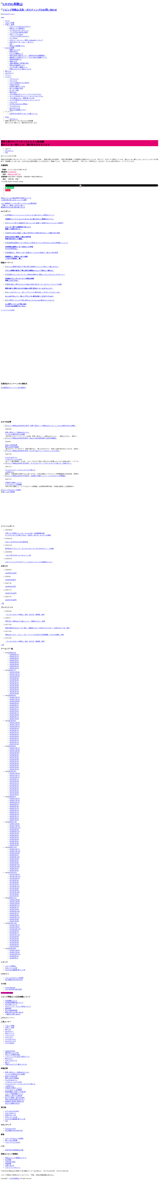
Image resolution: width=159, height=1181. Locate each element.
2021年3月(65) (14, 791)
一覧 (2, 603)
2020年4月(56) (14, 814)
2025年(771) (12, 670)
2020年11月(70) (15, 800)
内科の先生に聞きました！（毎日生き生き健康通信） (28, 55)
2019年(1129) (12, 822)
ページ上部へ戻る (7, 993)
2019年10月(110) (15, 828)
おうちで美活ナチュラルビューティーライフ (25, 100)
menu (2, 17)
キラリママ (13, 81)
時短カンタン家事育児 (17, 28)
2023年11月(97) (15, 724)
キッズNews (13, 38)
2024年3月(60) (14, 715)
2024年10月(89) (15, 701)
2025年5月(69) (14, 686)
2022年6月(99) (14, 759)
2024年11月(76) (15, 699)
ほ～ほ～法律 (14, 90)
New (6, 152)
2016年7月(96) (14, 909)
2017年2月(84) (14, 894)
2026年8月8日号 (10, 580)
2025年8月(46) (14, 680)
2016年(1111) (12, 898)
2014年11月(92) (15, 952)
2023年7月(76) (14, 732)
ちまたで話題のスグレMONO (19, 83)
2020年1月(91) (14, 820)
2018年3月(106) (15, 866)
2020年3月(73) (14, 816)
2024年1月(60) (14, 719)
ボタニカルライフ (11, 1060)
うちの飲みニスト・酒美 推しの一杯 (22, 98)
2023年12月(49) (15, 722)
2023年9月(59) (14, 728)
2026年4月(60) (14, 662)
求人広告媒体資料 (11, 1010)
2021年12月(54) (15, 773)
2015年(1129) (12, 923)
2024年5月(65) (14, 711)
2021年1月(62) (14, 794)
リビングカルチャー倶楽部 (14, 978)
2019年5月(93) (14, 837)
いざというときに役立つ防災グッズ (17, 1056)
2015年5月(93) (14, 938)
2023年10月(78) (15, 726)
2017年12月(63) (15, 874)
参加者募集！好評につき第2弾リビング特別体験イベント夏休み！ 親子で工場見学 (15, 1093)
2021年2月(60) (14, 793)
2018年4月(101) (15, 865)
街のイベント (9, 1033)
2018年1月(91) (14, 870)
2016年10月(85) (15, 903)
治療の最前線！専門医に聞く (19, 63)
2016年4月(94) (14, 915)
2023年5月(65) (14, 736)
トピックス (13, 102)
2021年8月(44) (14, 781)
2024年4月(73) (14, 713)
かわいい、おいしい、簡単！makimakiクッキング (26, 40)
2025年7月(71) (14, 682)
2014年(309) (12, 948)
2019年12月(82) (15, 824)
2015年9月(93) (14, 931)
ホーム (7, 21)
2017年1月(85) (14, 896)
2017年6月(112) (15, 886)
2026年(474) (12, 652)
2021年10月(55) (15, 777)
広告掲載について (11, 1000)
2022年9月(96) (14, 754)
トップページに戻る (7, 310)
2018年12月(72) (15, 849)
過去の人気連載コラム (17, 46)
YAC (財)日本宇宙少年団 (13, 989)
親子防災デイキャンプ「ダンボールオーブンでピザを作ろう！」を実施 (29, 548)
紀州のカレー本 (10, 1115)
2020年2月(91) (14, 818)
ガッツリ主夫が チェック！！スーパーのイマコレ (26, 96)
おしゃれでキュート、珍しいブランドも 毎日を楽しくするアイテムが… (29, 296)
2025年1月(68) (14, 693)
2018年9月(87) (14, 855)
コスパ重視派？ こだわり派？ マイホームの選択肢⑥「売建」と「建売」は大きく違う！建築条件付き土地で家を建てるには (19, 205)
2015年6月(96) (14, 937)
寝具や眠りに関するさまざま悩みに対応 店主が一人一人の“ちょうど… (29, 288)
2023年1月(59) (14, 744)
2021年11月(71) (15, 775)
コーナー (8, 77)
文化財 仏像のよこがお (17, 86)
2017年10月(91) (15, 878)
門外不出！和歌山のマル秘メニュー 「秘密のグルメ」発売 (25, 621)
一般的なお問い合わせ (12, 1014)
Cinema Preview (15, 84)
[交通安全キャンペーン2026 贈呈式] (13, 387)
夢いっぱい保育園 (11, 1140)
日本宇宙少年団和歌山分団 (14, 1150)
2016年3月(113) (15, 917)
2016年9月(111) (15, 905)
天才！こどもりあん (16, 34)
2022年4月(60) (14, 763)
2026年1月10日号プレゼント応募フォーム (24, 113)
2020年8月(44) (14, 806)
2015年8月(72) (14, 933)
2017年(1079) (12, 872)
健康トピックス (15, 49)
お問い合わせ (9, 1165)
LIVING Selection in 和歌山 (18, 104)
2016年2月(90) (14, 919)
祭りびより (9, 1058)
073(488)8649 (12, 172)
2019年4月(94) (14, 839)
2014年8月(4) (14, 958)
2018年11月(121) (15, 851)
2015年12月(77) (15, 925)
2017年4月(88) (14, 890)
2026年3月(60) (14, 664)
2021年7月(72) (14, 783)
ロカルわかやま (10, 1128)
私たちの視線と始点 (16, 88)
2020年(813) (12, 796)
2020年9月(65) (14, 804)
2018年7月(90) (14, 859)
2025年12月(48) (15, 672)
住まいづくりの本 (11, 968)
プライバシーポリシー (12, 1167)
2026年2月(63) (14, 666)
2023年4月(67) (14, 738)
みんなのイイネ (15, 108)
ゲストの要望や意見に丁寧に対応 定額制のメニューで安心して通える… (29, 270)
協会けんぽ (13, 61)
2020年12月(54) (15, 798)
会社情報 (8, 1160)
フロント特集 (9, 22)
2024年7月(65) (14, 707)
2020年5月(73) (14, 812)
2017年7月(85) (14, 884)
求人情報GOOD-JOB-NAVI (14, 980)
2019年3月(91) (14, 841)
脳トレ (7, 1062)
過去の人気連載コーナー (18, 110)
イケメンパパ (14, 79)
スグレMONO (9, 1043)
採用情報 (8, 1163)
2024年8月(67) (14, 705)
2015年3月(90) (14, 942)
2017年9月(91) (14, 880)
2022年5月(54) (14, 761)
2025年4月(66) (14, 687)
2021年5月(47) (14, 787)
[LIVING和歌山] (12, 4)
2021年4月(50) (14, 789)
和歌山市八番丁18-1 (14, 174)
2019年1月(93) (14, 845)
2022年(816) (12, 746)
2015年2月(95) (14, 944)
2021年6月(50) (14, 785)
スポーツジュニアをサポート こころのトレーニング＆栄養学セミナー (29, 562)
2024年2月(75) (14, 717)
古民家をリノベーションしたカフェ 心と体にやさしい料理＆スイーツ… (29, 219)
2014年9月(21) (14, 956)
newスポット (9, 73)
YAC (11, 44)
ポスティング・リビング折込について (18, 1006)
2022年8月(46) (14, 756)
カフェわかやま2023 (12, 1111)
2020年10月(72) (15, 802)
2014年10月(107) (15, 954)
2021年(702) (12, 771)
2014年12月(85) (15, 950)
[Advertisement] (66, 130)
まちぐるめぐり (10, 1113)
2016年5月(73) (14, 913)
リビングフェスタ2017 (12, 1142)
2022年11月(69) (15, 750)
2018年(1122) (12, 847)
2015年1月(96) (14, 946)
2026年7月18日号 (11, 600)
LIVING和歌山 (14, 1178)
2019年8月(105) (15, 831)
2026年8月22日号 (11, 573)
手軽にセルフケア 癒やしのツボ (20, 69)
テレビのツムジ (15, 106)
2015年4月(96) (14, 940)
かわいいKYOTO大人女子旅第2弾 (16, 542)
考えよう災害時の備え (12, 1054)
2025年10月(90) (15, 676)
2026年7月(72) (14, 656)
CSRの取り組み (10, 1162)
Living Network (10, 987)
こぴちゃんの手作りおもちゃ (19, 36)
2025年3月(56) (14, 689)
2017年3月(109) (15, 892)
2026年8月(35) (14, 654)
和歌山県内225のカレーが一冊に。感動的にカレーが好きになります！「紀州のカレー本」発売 (37, 628)
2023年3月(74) (14, 740)
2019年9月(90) (14, 830)
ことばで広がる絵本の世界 (19, 32)
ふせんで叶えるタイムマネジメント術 (18, 555)
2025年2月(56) (14, 691)
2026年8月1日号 (10, 586)
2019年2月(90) (14, 843)
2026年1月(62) (14, 668)
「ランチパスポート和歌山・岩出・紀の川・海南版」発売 (25, 614)
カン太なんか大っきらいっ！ (19, 30)
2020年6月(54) (14, 810)
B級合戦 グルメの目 (12, 1053)
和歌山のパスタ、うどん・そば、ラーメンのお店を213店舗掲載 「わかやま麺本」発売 (34, 634)
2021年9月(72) (14, 779)
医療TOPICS (14, 51)
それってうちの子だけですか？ (20, 26)
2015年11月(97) (15, 927)
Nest (6, 1121)
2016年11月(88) (15, 902)
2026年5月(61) (14, 660)
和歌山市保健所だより (17, 65)
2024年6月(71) (14, 709)
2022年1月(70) (14, 769)
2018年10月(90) (15, 853)
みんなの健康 (9, 48)
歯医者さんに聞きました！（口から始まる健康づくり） (28, 57)
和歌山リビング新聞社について (15, 1158)
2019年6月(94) (14, 835)
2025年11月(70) (15, 674)
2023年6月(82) (14, 734)
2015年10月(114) (15, 929)
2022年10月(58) (15, 752)
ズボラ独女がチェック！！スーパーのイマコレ (25, 94)
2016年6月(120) (15, 911)
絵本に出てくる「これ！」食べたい (22, 42)
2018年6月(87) (14, 861)
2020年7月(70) (14, 808)
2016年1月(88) (14, 921)
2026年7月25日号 (11, 593)
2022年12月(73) (15, 748)
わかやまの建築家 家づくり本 (15, 970)
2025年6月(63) (14, 684)
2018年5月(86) (14, 863)
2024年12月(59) (15, 697)
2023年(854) (12, 721)
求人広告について (11, 1004)
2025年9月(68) (14, 678)
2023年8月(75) (14, 730)
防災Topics (13, 92)
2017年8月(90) (14, 882)
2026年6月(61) (14, 658)
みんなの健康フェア (16, 53)
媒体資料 (8, 1008)
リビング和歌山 (10, 966)
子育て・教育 (9, 24)
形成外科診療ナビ (16, 59)
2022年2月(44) (14, 767)
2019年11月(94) (15, 826)
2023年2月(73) (14, 742)
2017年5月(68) (14, 888)
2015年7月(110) (15, 935)
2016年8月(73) (14, 907)
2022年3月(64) (14, 765)
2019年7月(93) (14, 833)
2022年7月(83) (14, 758)
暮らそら (8, 71)
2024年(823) (12, 695)
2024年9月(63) (14, 703)
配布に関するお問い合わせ (14, 1012)
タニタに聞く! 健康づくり (18, 67)
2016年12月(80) (15, 900)
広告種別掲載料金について (14, 1002)
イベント (8, 75)
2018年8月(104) (15, 857)
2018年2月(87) (14, 868)
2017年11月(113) (15, 876)
